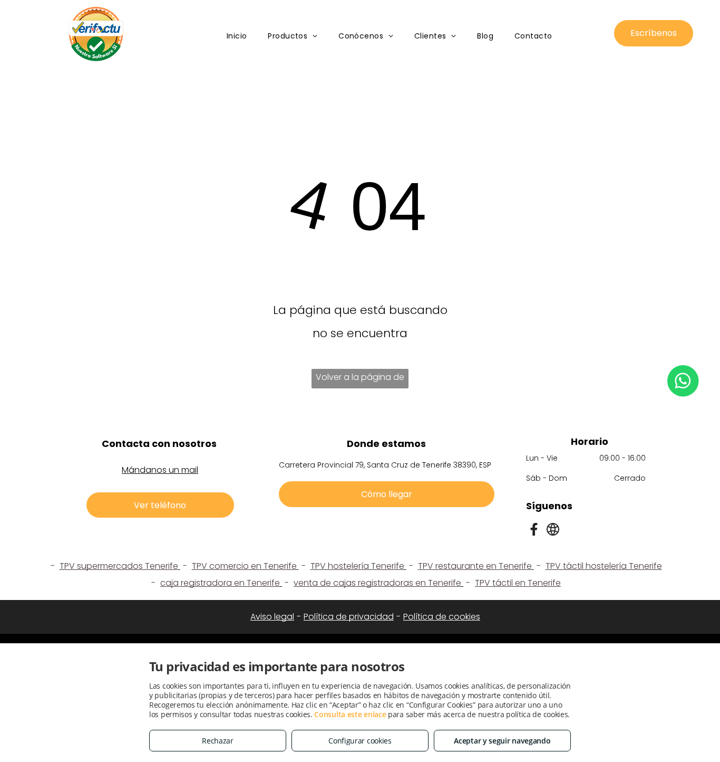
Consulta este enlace (350, 714)
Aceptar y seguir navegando (502, 741)
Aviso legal (272, 617)
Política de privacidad (349, 617)
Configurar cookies (360, 741)
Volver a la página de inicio (360, 379)
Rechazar (217, 741)
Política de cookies (441, 617)
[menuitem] (237, 36)
